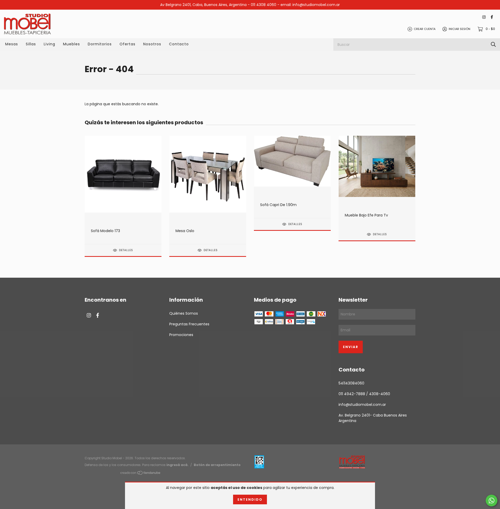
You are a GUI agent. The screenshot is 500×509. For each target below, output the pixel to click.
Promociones (181, 334)
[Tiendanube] (140, 473)
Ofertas (127, 44)
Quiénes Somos (183, 313)
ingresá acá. (177, 465)
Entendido (250, 499)
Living (49, 44)
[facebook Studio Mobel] (492, 17)
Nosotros (152, 44)
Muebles (71, 44)
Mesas (11, 44)
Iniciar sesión (459, 29)
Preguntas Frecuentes (189, 324)
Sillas (31, 44)
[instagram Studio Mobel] (484, 17)
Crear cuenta (424, 29)
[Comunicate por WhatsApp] (491, 500)
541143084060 (351, 383)
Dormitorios (100, 44)
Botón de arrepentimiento (217, 465)
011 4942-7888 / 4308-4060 (364, 393)
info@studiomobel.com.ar (362, 404)
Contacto (179, 44)
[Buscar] (493, 44)
